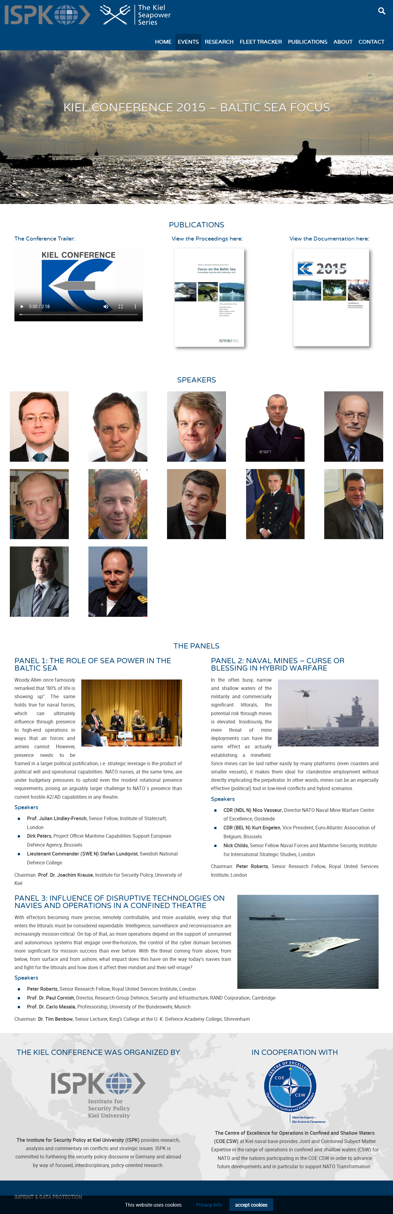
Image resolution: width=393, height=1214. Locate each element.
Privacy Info (209, 1204)
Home (163, 42)
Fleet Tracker (261, 42)
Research (219, 42)
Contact (371, 42)
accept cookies (251, 1204)
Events (188, 42)
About (342, 42)
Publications (307, 42)
